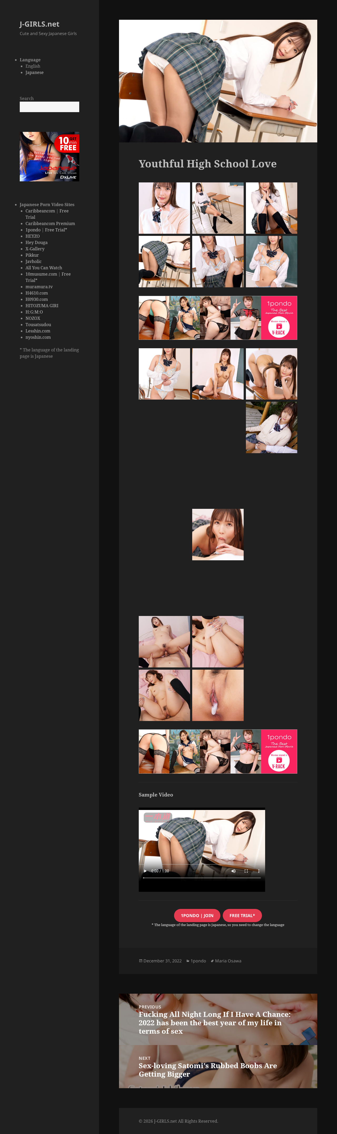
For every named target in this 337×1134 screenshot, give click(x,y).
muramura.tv (39, 287)
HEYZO (33, 236)
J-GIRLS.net (40, 24)
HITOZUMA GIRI (42, 306)
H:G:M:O (34, 312)
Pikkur (32, 255)
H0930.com (37, 299)
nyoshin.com (38, 337)
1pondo (33, 230)
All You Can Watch (44, 268)
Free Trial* (56, 230)
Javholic (34, 261)
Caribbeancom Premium (50, 223)
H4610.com (37, 293)
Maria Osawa (228, 961)
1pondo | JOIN (197, 915)
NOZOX (33, 318)
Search (27, 98)
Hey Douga (37, 242)
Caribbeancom (40, 211)
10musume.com (41, 274)
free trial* (242, 915)
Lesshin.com (38, 331)
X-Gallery (35, 249)
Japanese (35, 72)
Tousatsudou (38, 324)
